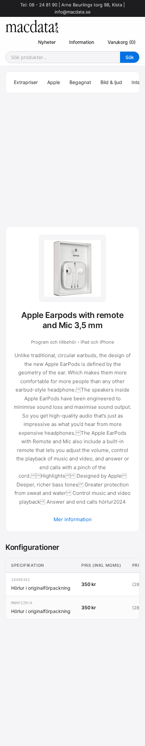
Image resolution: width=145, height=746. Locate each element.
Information (81, 42)
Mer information (73, 519)
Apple (53, 82)
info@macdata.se (73, 12)
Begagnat (80, 82)
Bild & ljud (111, 82)
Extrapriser (26, 82)
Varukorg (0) (122, 42)
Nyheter (47, 42)
